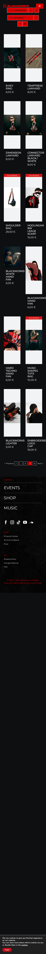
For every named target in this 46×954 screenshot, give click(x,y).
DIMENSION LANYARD (13, 154)
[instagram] (12, 522)
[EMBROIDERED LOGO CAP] (34, 413)
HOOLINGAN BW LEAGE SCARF (35, 229)
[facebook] (6, 522)
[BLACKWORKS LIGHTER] (12, 413)
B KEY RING (9, 87)
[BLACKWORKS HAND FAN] (34, 270)
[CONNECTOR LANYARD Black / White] (34, 125)
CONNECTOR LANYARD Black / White (35, 157)
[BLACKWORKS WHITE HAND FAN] (12, 256)
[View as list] (25, 23)
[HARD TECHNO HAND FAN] (12, 340)
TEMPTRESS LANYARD (35, 87)
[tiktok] (18, 522)
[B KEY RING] (12, 58)
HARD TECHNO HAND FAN (11, 372)
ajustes (24, 945)
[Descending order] (36, 10)
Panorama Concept (34, 583)
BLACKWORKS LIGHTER (15, 442)
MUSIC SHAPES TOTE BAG (32, 372)
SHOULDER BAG (13, 227)
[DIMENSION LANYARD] (12, 125)
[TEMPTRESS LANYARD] (34, 58)
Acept (7, 950)
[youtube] (25, 522)
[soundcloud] (31, 522)
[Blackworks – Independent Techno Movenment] (16, 4)
